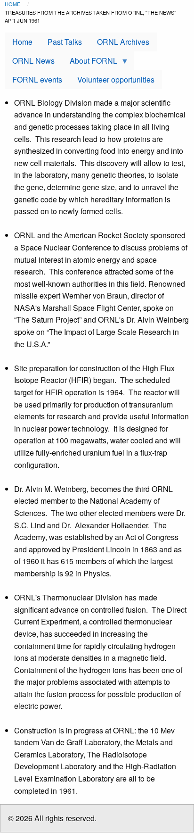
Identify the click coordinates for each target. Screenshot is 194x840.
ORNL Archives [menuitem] (123, 41)
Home (12, 4)
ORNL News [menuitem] (33, 60)
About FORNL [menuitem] (89, 62)
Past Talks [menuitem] (65, 41)
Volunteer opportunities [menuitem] (115, 79)
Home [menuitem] (22, 41)
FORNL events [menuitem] (37, 79)
